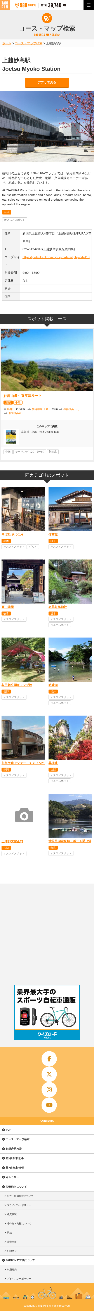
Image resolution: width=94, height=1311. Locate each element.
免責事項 (12, 1214)
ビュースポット (59, 624)
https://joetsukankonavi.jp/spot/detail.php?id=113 (56, 257)
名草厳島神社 (58, 607)
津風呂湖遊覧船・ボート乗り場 (70, 841)
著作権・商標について (19, 1223)
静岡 (6, 769)
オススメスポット (14, 219)
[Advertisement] (47, 933)
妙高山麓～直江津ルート (22, 395)
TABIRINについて (16, 1186)
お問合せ (12, 1250)
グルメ (33, 546)
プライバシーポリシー (19, 1205)
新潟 (6, 212)
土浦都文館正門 (12, 841)
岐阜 (6, 613)
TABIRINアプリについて (20, 1260)
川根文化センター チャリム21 (23, 763)
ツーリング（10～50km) (29, 451)
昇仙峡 (53, 763)
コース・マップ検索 (18, 1139)
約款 (9, 1232)
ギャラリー (12, 1177)
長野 (6, 691)
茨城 (6, 847)
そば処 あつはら (13, 534)
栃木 (6, 541)
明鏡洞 (53, 685)
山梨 (53, 769)
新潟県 (53, 451)
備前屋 (53, 534)
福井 (53, 691)
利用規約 (12, 1269)
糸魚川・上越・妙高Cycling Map (40, 431)
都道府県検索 (14, 1148)
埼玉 (53, 541)
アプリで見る (47, 82)
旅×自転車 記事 (15, 1158)
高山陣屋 (8, 607)
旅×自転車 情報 (15, 1167)
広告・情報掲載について (20, 1196)
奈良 (53, 847)
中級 (18, 402)
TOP (8, 1129)
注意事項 (12, 1241)
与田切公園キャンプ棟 (17, 685)
